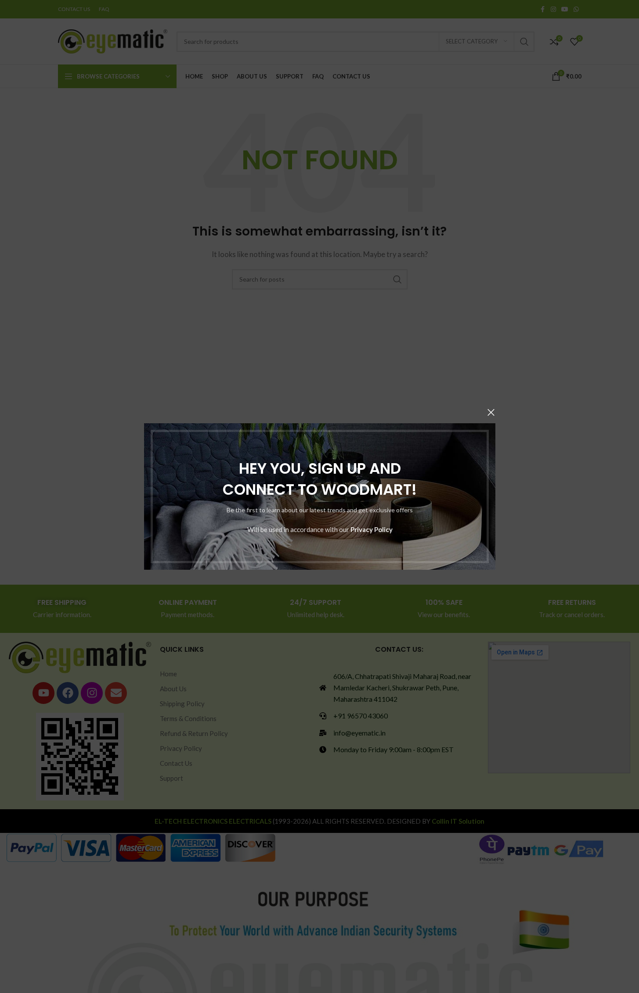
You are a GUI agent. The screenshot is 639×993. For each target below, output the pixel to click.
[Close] (491, 412)
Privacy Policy (371, 529)
